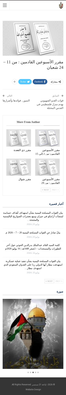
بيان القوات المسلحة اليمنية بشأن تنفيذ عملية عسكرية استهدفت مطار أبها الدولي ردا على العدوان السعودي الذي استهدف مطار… (33, 265)
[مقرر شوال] (18, 167)
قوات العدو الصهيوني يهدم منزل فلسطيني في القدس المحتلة (50, 104)
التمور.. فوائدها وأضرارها (16, 100)
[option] (33, 334)
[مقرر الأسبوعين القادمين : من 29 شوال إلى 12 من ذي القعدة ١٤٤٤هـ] (47, 167)
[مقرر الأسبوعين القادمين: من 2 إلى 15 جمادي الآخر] (47, 138)
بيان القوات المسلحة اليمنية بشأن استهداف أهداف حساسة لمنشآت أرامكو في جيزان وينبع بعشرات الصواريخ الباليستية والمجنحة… (33, 216)
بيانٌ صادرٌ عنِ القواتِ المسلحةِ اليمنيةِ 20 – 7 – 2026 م (33, 232)
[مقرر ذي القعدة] (18, 138)
